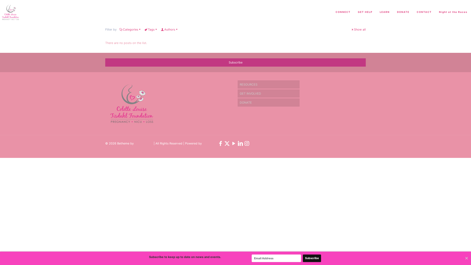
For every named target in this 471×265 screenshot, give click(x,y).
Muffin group (144, 143)
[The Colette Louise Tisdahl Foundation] (10, 12)
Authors (169, 29)
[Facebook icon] (220, 144)
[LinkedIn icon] (240, 144)
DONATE (246, 102)
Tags (151, 29)
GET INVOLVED (250, 93)
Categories (130, 29)
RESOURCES (248, 84)
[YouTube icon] (233, 144)
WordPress (210, 143)
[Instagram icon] (247, 144)
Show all (360, 29)
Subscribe (235, 62)
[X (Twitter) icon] (227, 144)
